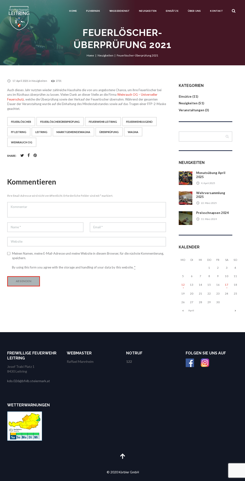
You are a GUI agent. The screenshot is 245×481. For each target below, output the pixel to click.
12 (183, 284)
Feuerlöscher (21, 121)
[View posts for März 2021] (183, 310)
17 (226, 284)
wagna (133, 132)
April (191, 310)
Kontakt (216, 11)
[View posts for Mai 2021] (235, 310)
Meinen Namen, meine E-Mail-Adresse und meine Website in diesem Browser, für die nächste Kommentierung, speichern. (88, 256)
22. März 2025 (209, 202)
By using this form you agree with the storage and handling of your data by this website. (73, 267)
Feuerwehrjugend (139, 121)
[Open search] (234, 11)
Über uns (194, 11)
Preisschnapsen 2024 (212, 213)
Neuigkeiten (147, 11)
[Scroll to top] (122, 456)
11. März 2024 (209, 219)
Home (73, 11)
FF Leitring (18, 132)
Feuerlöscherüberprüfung (60, 121)
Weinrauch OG (21, 142)
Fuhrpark (93, 11)
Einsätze (172, 11)
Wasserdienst (119, 11)
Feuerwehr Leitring (103, 121)
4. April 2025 (208, 183)
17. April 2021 (20, 80)
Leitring (41, 132)
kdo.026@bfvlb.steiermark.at (28, 381)
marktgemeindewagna (73, 132)
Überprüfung (109, 132)
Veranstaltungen (191, 110)
